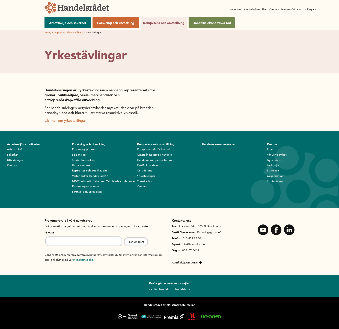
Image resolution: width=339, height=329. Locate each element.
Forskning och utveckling (115, 23)
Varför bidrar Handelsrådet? (90, 175)
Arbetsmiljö (14, 149)
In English (310, 9)
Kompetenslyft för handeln (154, 149)
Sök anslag (79, 154)
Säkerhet (12, 154)
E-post (49, 232)
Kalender (235, 9)
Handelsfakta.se (291, 9)
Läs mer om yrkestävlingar (65, 120)
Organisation (275, 175)
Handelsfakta (182, 289)
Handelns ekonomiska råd (212, 23)
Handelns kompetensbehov (154, 160)
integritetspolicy (83, 259)
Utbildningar (15, 160)
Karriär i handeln (147, 165)
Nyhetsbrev (274, 160)
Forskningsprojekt (83, 149)
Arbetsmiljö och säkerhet (67, 23)
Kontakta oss (275, 181)
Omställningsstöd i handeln (154, 154)
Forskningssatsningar (85, 186)
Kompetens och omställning (163, 23)
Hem (47, 32)
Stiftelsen (273, 170)
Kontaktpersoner (185, 262)
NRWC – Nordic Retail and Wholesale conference (103, 181)
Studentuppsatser (83, 160)
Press (270, 149)
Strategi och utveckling (87, 191)
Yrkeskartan (144, 181)
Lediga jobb (274, 165)
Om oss (274, 9)
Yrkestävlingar (146, 175)
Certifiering (144, 170)
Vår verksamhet (277, 154)
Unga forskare (81, 165)
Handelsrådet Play (255, 9)
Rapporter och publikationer (90, 170)
